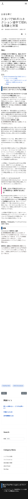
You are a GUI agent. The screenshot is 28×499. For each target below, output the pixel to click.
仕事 (2, 29)
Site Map (6, 469)
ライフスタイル (8, 459)
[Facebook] (21, 34)
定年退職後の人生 (9, 415)
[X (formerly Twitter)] (25, 34)
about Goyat (7, 466)
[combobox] (15, 438)
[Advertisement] (14, 321)
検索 (5, 438)
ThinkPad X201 (6, 385)
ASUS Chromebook (18, 385)
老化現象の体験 (8, 462)
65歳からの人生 (8, 412)
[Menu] (26, 3)
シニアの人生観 (8, 456)
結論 (7, 84)
